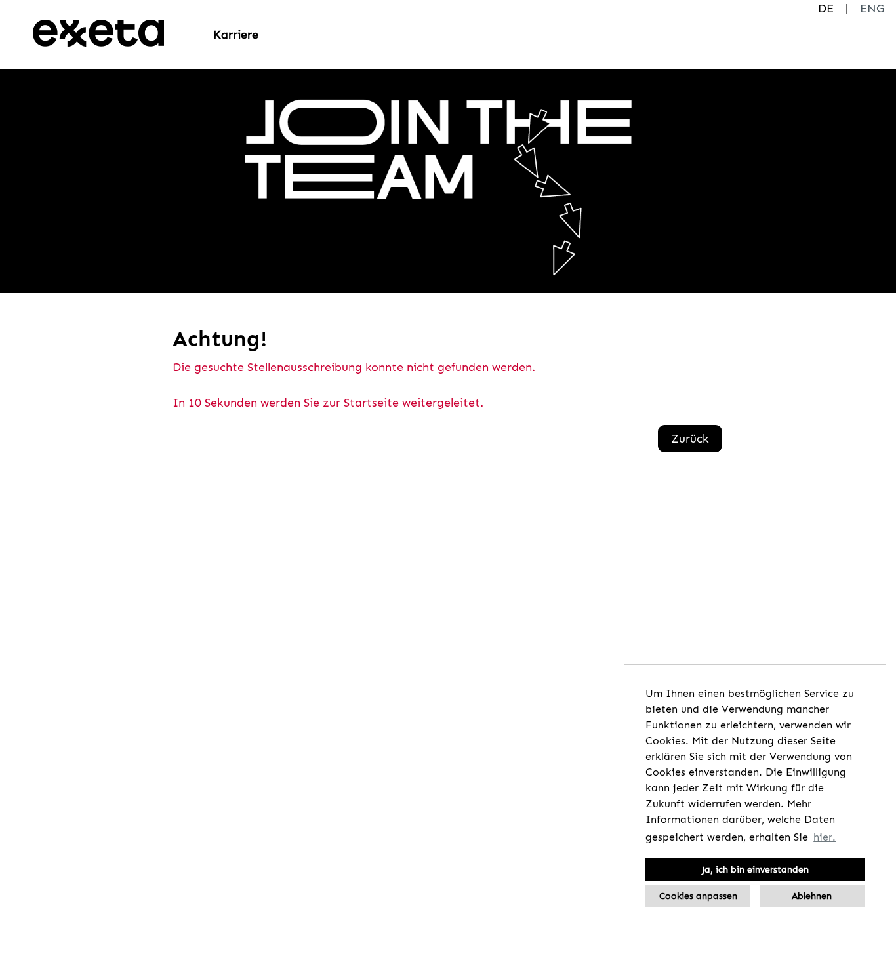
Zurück (690, 438)
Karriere (235, 35)
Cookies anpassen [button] (698, 896)
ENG (872, 8)
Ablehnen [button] (812, 896)
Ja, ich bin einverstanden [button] (755, 869)
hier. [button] (824, 837)
